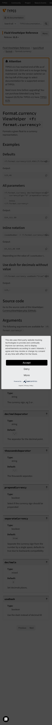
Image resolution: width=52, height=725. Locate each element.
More (27, 375)
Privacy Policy (28, 385)
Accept (27, 362)
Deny (27, 369)
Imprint (21, 385)
